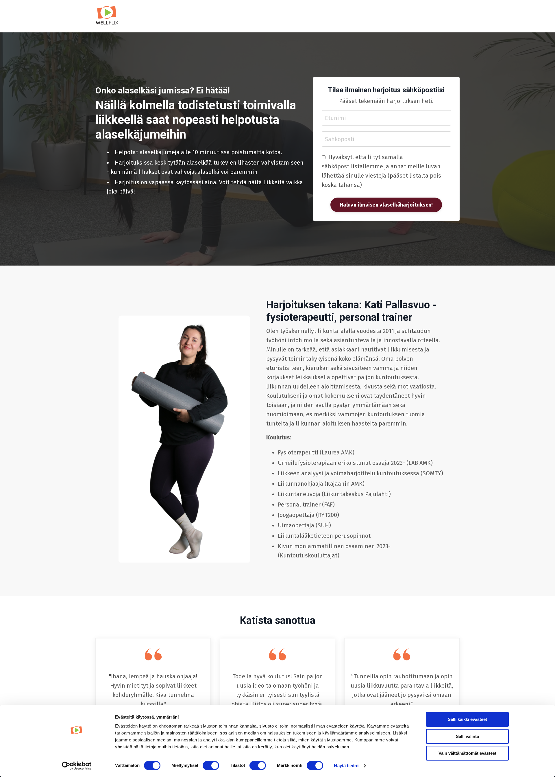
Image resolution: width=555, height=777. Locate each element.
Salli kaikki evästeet (467, 719)
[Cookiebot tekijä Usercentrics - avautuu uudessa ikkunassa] (76, 765)
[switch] (211, 765)
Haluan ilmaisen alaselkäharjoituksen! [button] (386, 205)
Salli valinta (467, 736)
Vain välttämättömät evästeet (467, 753)
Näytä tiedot (346, 765)
